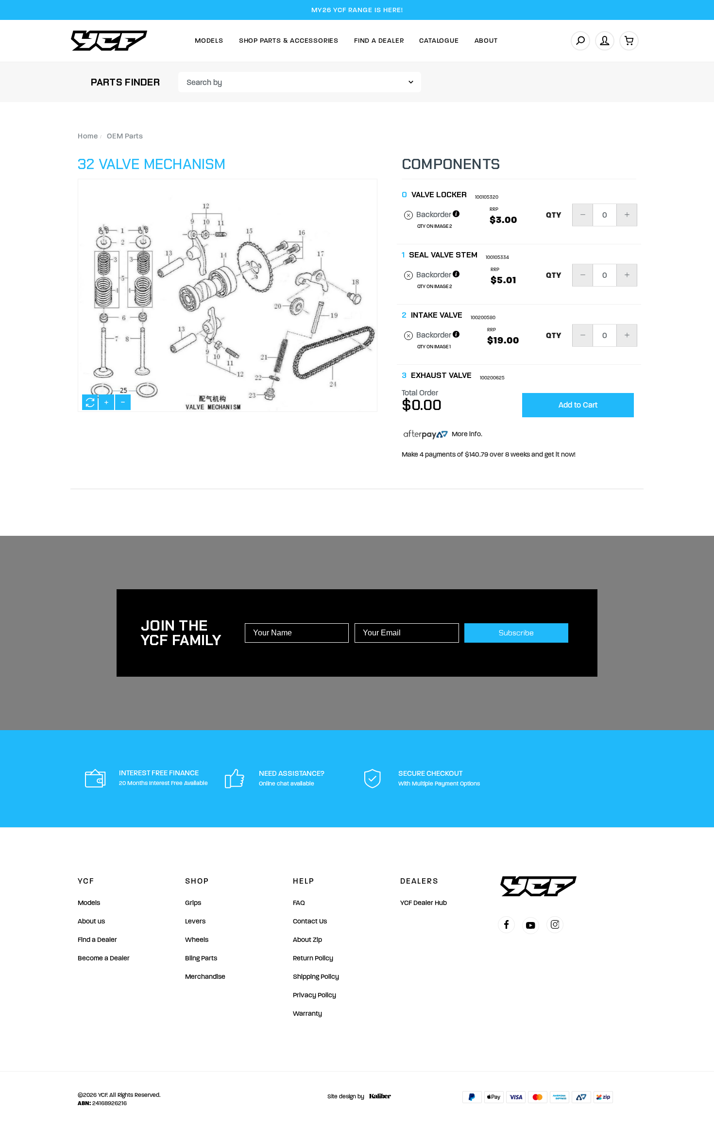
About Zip (307, 940)
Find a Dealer (97, 940)
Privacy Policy (314, 995)
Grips (193, 903)
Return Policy (313, 958)
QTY (554, 215)
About (486, 40)
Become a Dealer (104, 958)
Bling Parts (201, 958)
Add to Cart (578, 405)
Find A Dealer (379, 40)
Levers (195, 921)
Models (209, 40)
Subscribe (516, 633)
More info (465, 434)
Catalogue (439, 40)
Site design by (345, 1096)
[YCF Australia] (109, 40)
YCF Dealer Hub (423, 903)
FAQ (299, 903)
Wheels (196, 940)
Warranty (307, 1013)
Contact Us (310, 921)
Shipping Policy (316, 977)
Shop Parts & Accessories (289, 40)
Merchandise (205, 977)
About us (91, 921)
